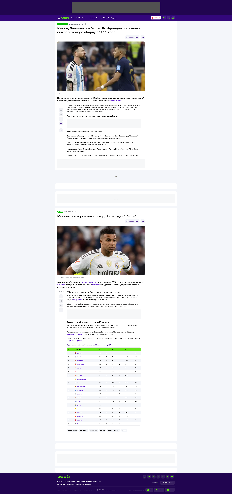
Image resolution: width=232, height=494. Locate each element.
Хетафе (79, 375)
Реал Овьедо (81, 423)
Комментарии (133, 37)
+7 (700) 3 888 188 (167, 482)
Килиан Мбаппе (88, 282)
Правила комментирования (83, 484)
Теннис (99, 18)
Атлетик (79, 394)
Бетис (79, 368)
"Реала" (61, 285)
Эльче (79, 405)
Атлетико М (80, 364)
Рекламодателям (70, 481)
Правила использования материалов (84, 490)
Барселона (80, 353)
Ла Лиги (96, 285)
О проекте (60, 481)
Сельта (79, 371)
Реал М (79, 357)
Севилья (79, 397)
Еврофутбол (93, 430)
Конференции (61, 484)
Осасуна (79, 412)
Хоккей (92, 18)
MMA (78, 18)
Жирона (79, 420)
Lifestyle (106, 18)
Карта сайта (70, 484)
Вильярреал (80, 360)
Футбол (84, 18)
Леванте (79, 409)
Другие (114, 18)
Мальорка (80, 416)
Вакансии (89, 481)
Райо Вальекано (81, 379)
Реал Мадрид (83, 430)
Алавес (79, 401)
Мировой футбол (63, 24)
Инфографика (81, 481)
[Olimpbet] (155, 17)
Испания (60, 211)
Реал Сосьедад (81, 386)
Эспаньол (80, 390)
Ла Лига (124, 430)
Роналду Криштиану (113, 430)
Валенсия (80, 383)
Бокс (73, 18)
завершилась (77, 300)
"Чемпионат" (115, 101)
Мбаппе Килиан (72, 430)
